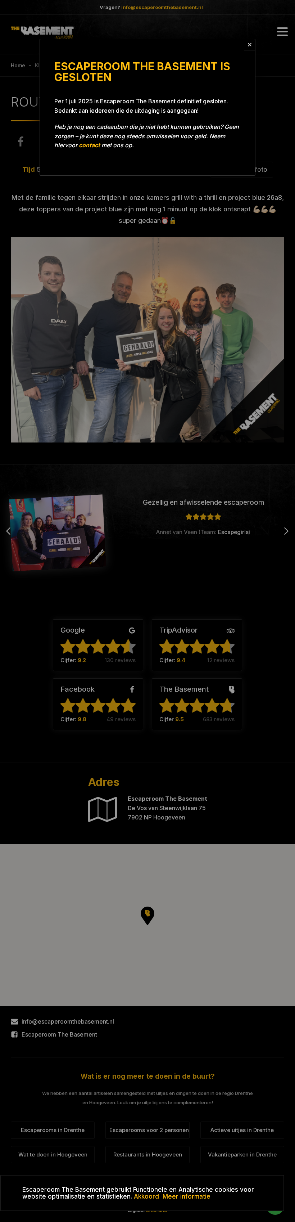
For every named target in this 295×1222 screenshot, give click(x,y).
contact (89, 145)
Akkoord (146, 1196)
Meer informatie (186, 1196)
